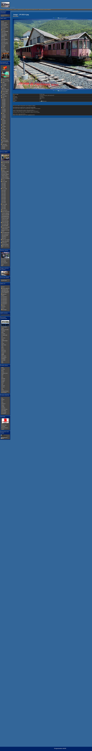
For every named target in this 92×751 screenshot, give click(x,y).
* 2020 (3, 134)
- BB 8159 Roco (3, 236)
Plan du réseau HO (5, 162)
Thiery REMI (3, 46)
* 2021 (3, 137)
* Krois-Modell (3, 413)
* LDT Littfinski (3, 410)
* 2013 (3, 113)
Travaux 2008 (3, 185)
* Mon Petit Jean (3, 392)
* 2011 (3, 97)
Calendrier (7, 9)
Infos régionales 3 (4, 299)
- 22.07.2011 (3, 99)
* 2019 (3, 131)
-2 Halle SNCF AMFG (4, 225)
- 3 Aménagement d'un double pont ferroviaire (5, 216)
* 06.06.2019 (4, 132)
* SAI (2, 388)
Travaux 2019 (3, 202)
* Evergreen (3, 380)
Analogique (4, 168)
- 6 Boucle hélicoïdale (5, 221)
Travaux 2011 (3, 191)
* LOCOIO (2, 406)
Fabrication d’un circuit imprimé (5, 230)
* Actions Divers (5, 140)
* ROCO (2, 332)
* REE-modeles (3, 344)
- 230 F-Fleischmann (4, 235)
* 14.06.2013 (4, 116)
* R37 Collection (3, 357)
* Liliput (2, 339)
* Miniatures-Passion (4, 427)
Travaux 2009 (3, 187)
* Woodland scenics (4, 373)
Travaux (2, 264)
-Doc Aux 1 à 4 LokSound (5, 178)
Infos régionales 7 (4, 303)
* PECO (2, 367)
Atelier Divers (4, 242)
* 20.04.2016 (4, 126)
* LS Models (3, 333)
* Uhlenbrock (3, 403)
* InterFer (2, 429)
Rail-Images (4, 309)
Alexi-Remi (3, 47)
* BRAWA (2, 354)
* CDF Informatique (4, 409)
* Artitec (2, 389)
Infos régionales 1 (4, 296)
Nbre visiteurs (3, 9)
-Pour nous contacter (4, 27)
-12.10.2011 (3, 148)
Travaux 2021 (3, 207)
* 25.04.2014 (4, 120)
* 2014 (3, 119)
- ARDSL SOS (3, 88)
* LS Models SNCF (4, 335)
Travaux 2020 (4, 204)
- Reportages (4, 144)
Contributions (4, 210)
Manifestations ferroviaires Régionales (45, 9)
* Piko (2, 342)
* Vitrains (2, 343)
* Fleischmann (3, 351)
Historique (3, 286)
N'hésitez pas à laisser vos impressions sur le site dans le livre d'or (27, 9)
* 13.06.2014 (4, 123)
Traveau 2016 (3, 198)
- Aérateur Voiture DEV (5, 241)
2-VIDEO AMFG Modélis (5, 291)
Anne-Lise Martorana (4, 43)
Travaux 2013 (3, 194)
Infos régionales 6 (4, 302)
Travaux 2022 (3, 208)
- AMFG (3, 82)
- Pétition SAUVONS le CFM (5, 142)
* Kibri (2, 384)
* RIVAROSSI (3, 358)
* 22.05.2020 (4, 135)
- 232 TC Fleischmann (5, 234)
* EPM (2, 362)
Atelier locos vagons (5, 239)
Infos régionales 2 (4, 298)
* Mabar (2, 347)
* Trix (2, 336)
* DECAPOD (3, 378)
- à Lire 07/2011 (3, 85)
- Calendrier (3, 94)
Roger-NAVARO (3, 50)
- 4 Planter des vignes (5, 218)
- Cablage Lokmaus (4, 175)
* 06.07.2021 (4, 138)
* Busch (2, 370)
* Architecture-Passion (4, 391)
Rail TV (3, 305)
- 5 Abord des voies (4, 219)
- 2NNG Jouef (3, 238)
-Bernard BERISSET (4, 39)
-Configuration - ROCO (5, 171)
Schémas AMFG (3, 166)
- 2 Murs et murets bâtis (5, 214)
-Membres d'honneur (4, 24)
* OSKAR (2, 353)
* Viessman (3, 385)
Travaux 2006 (3, 183)
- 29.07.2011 (3, 100)
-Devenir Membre (4, 25)
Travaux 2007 (3, 184)
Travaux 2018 (3, 201)
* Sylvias (2, 371)
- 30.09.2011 (3, 106)
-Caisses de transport (4, 244)
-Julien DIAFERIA (4, 34)
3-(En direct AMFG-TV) (4, 292)
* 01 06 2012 (4, 109)
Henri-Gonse (3, 49)
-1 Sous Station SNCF (5, 224)
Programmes (3, 306)
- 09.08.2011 (3, 147)
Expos (2, 265)
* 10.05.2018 (4, 129)
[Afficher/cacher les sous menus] (1, 79)
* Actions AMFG (5, 91)
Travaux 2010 (4, 188)
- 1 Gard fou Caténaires (5, 213)
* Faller (2, 374)
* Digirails (2, 399)
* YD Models (3, 407)
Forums (11, 9)
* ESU (2, 361)
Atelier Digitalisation (5, 232)
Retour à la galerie (15, 16)
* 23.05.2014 (4, 122)
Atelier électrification (6, 227)
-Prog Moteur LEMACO (5, 174)
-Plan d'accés (3, 28)
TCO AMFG (3, 165)
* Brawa (2, 382)
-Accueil (2, 21)
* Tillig (2, 346)
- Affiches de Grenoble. (5, 89)
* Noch (2, 377)
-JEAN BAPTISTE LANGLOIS (4, 36)
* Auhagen (2, 381)
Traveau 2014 (3, 195)
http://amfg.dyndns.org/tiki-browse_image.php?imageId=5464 (24, 107)
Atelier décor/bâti (5, 222)
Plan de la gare (3, 261)
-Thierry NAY (3, 38)
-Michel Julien (3, 32)
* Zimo (2, 402)
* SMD (2, 423)
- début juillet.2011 (4, 145)
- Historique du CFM (5, 80)
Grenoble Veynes (4, 280)
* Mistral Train (3, 350)
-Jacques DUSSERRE (4, 31)
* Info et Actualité (5, 79)
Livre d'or (14, 9)
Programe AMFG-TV (5, 288)
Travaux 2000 (4, 181)
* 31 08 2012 (4, 110)
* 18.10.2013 (4, 117)
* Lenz (2, 398)
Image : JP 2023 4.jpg (21, 14)
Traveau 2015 (3, 197)
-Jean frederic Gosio (4, 42)
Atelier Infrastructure (5, 211)
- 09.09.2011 (3, 103)
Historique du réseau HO (5, 258)
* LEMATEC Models (4, 340)
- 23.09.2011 (3, 104)
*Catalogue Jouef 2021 (4, 329)
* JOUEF (2, 328)
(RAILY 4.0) (3, 164)
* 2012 (3, 107)
